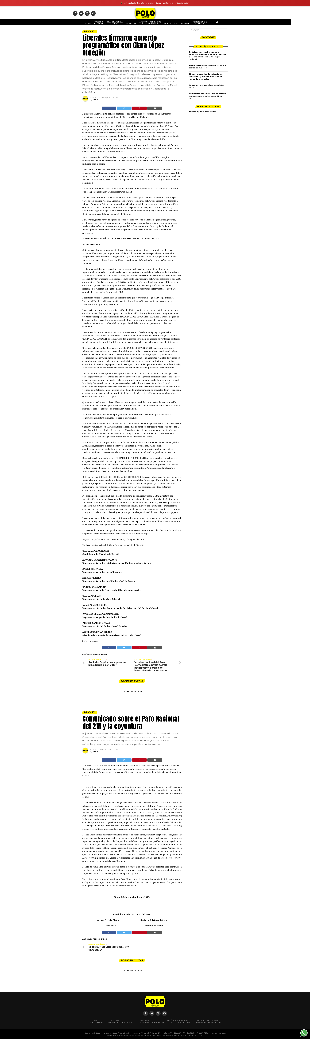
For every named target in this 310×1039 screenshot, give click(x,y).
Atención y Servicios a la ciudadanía (150, 23)
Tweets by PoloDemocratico (202, 112)
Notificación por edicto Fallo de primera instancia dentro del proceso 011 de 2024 (207, 96)
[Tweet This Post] (124, 108)
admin (95, 100)
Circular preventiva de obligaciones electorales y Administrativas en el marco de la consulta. (205, 76)
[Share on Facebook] (109, 108)
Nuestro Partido (98, 23)
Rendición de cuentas (200, 23)
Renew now (160, 3)
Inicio (87, 23)
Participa (131, 23)
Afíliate (185, 23)
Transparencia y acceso (115, 23)
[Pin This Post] (139, 108)
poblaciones (171, 23)
